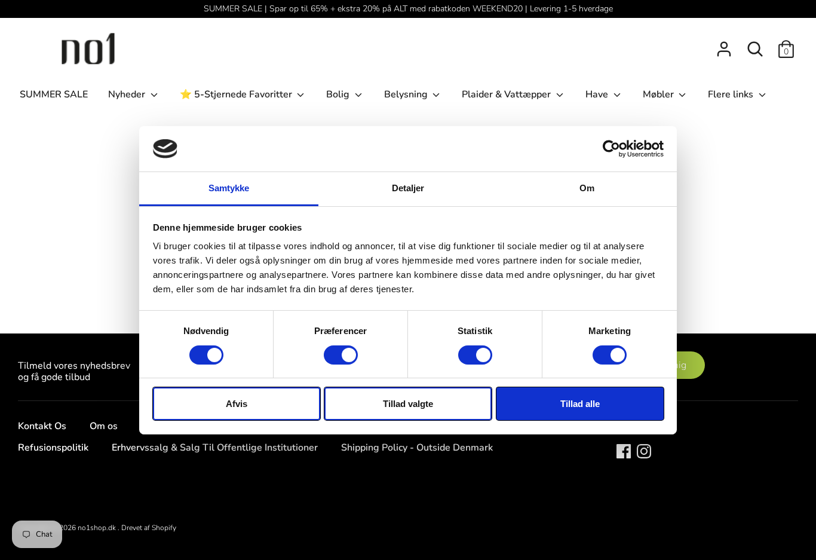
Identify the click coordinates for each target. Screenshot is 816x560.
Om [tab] (586, 188)
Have (598, 94)
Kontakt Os (42, 426)
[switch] (341, 355)
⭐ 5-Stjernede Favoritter (237, 94)
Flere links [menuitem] (732, 94)
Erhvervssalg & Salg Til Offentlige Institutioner (215, 447)
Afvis (236, 404)
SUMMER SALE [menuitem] (54, 94)
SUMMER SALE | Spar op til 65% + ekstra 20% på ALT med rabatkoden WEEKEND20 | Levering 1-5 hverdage (408, 8)
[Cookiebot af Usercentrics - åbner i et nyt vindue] (611, 149)
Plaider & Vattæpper (507, 94)
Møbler (659, 94)
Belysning (407, 94)
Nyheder (128, 94)
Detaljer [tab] (408, 188)
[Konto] (724, 44)
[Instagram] (644, 450)
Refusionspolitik (53, 447)
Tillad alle (580, 404)
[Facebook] (623, 450)
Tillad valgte (408, 404)
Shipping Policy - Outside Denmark (417, 447)
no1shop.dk (98, 528)
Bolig (339, 94)
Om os (104, 426)
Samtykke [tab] (229, 188)
